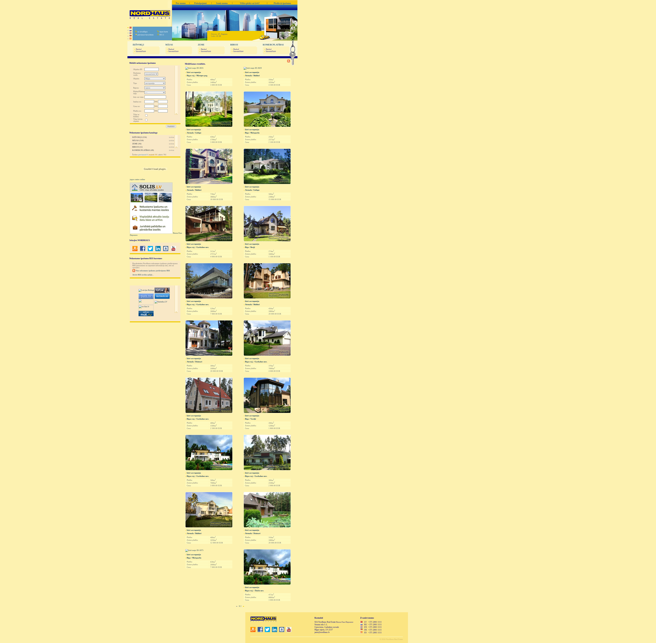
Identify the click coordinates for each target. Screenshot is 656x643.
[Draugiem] (135, 250)
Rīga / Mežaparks (252, 133)
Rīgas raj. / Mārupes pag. (197, 75)
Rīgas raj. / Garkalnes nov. (198, 247)
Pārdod (138, 49)
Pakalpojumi (200, 3)
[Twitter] (150, 250)
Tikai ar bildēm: (136, 115)
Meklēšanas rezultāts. (195, 64)
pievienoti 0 (143, 155)
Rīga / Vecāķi (250, 419)
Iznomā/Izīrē (141, 51)
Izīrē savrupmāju (194, 72)
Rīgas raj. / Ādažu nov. (254, 591)
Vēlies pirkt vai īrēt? (250, 3)
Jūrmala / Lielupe (194, 133)
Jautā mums (222, 3)
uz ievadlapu (143, 32)
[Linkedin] (158, 250)
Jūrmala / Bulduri (252, 75)
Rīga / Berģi (250, 247)
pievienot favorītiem (146, 35)
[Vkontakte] (165, 250)
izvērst (171, 137)
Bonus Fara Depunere (344, 622)
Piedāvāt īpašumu (282, 3)
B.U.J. (162, 35)
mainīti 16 (153, 155)
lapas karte (164, 32)
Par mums (181, 3)
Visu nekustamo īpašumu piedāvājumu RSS (152, 271)
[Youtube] (173, 250)
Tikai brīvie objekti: (137, 120)
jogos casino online (137, 179)
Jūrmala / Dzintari (194, 362)
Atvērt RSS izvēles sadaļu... (143, 275)
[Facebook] (142, 250)
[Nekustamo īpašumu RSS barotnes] (288, 62)
